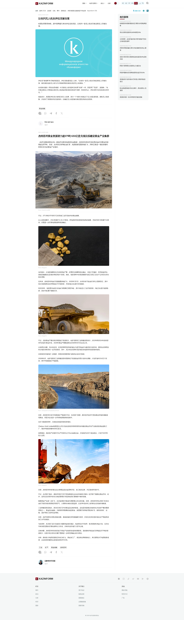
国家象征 (81, 598)
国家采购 (81, 605)
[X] (61, 113)
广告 (123, 598)
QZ (126, 3)
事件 (58, 11)
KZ (123, 3)
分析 (109, 3)
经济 (36, 602)
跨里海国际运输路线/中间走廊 (77, 11)
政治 (36, 594)
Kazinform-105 (92, 11)
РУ (129, 3)
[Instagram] (39, 113)
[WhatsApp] (45, 113)
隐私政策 (81, 594)
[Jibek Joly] (137, 11)
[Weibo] (133, 579)
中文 (135, 3)
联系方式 (124, 594)
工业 (40, 547)
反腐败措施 (82, 602)
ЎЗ (143, 3)
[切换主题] (117, 3)
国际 (36, 605)
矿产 (46, 547)
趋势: (36, 10)
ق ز (139, 3)
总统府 (49, 11)
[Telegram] (50, 113)
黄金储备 (42, 108)
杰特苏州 (63, 547)
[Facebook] (56, 113)
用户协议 (81, 590)
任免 (54, 11)
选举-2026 (42, 11)
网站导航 (124, 590)
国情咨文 (63, 11)
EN (132, 3)
